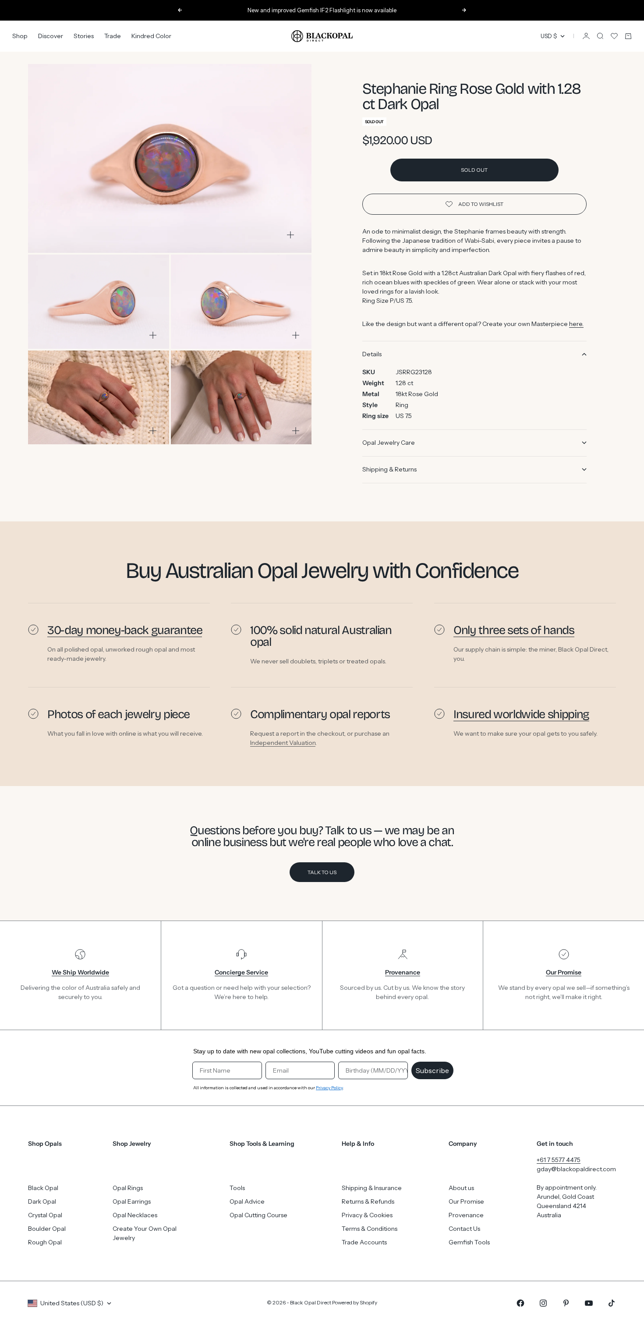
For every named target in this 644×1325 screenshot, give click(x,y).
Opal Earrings (132, 1201)
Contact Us (464, 1229)
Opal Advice (247, 1201)
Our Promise (466, 1201)
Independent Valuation (282, 743)
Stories (84, 36)
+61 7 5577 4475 (558, 1160)
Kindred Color (151, 36)
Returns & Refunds (368, 1201)
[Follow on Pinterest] (566, 1303)
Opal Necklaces (135, 1215)
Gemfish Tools (469, 1242)
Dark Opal (42, 1201)
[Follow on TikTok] (611, 1303)
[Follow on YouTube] (588, 1303)
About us (461, 1188)
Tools (237, 1188)
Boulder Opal (47, 1229)
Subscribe (432, 1070)
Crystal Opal (45, 1215)
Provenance (466, 1215)
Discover (50, 36)
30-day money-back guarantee (124, 630)
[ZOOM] (290, 235)
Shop (20, 36)
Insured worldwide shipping (521, 714)
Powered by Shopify (354, 1302)
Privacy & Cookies (367, 1215)
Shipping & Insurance (372, 1188)
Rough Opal (45, 1242)
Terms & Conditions (369, 1229)
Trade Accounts (364, 1242)
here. (576, 324)
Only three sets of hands (513, 630)
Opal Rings (128, 1188)
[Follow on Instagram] (543, 1303)
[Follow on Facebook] (520, 1303)
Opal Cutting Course (258, 1215)
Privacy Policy (329, 1088)
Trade (112, 36)
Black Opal (43, 1188)
